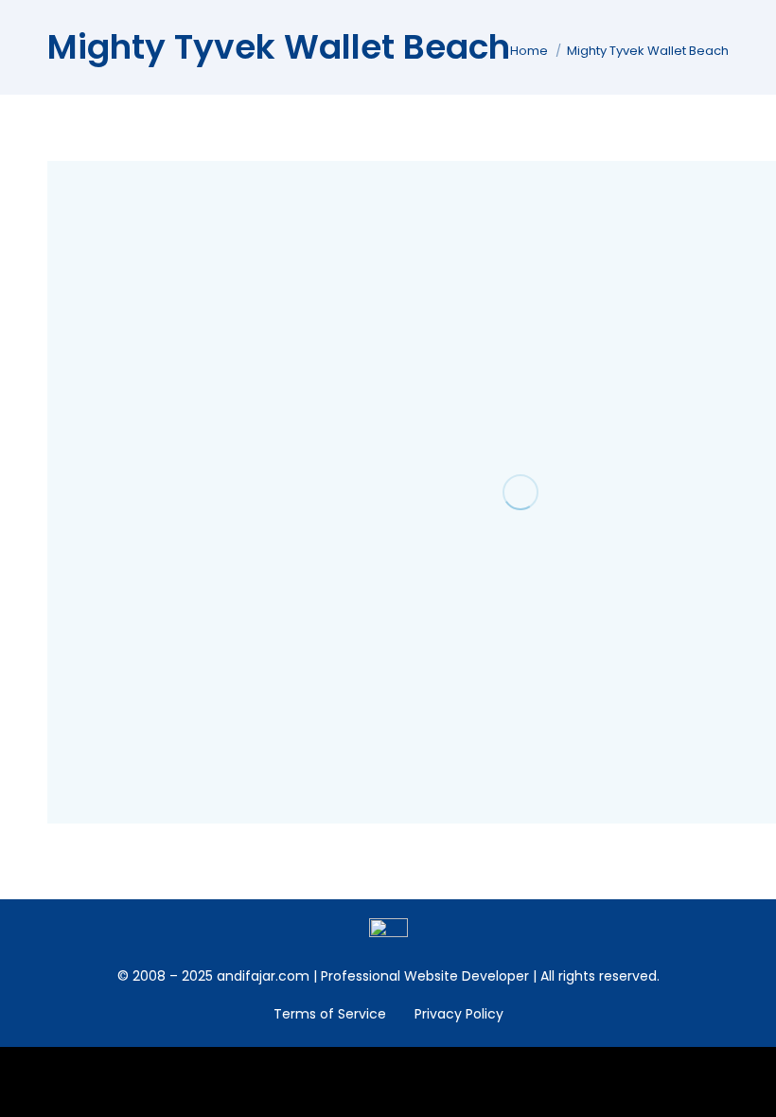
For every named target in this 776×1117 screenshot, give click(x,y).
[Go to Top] (748, 1089)
